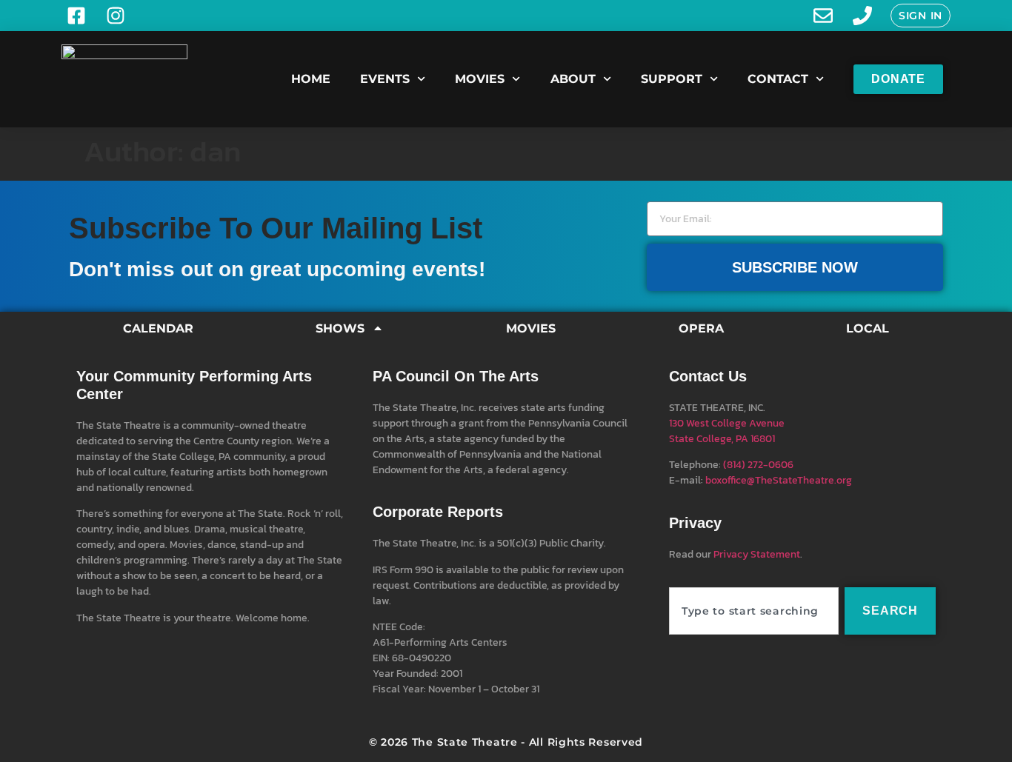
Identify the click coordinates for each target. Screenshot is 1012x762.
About (573, 79)
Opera (701, 328)
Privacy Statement (756, 554)
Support (671, 79)
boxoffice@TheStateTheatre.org (778, 480)
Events (385, 79)
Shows (340, 328)
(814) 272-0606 (758, 464)
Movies (480, 79)
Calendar (158, 328)
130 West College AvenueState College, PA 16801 (727, 431)
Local (867, 328)
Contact (778, 79)
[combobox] (754, 611)
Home (310, 79)
